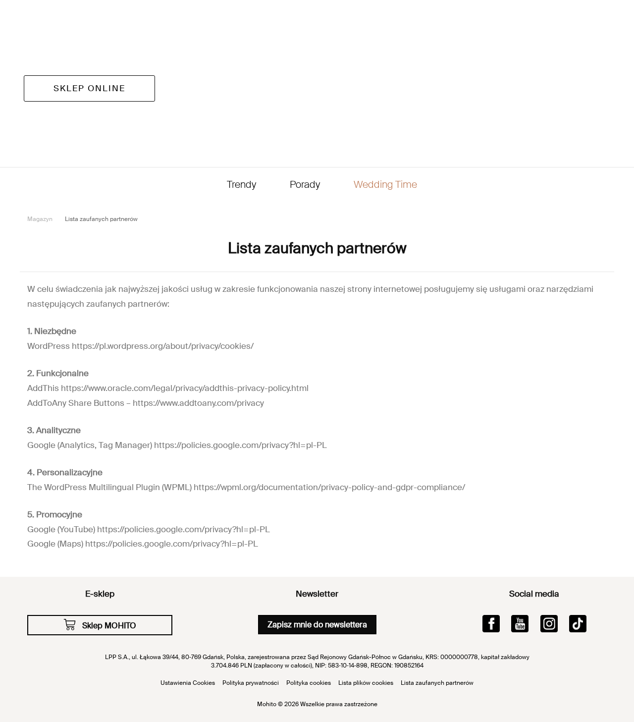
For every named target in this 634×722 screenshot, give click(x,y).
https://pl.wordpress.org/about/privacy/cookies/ (163, 345)
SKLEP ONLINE (89, 88)
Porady (305, 184)
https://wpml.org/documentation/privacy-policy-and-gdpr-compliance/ (329, 487)
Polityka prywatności (250, 683)
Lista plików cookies (365, 683)
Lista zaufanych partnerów (437, 683)
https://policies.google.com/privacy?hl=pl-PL (240, 445)
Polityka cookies (308, 683)
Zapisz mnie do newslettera (317, 624)
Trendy (241, 184)
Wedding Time (385, 184)
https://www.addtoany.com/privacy (198, 402)
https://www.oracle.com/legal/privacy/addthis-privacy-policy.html (185, 388)
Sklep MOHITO (109, 625)
